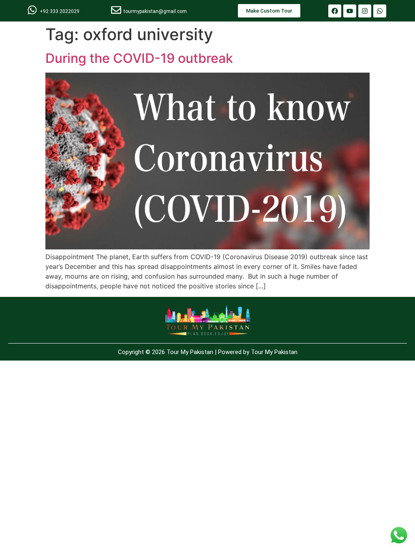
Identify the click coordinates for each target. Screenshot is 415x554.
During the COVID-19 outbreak (139, 58)
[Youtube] (349, 10)
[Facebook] (334, 10)
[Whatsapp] (379, 10)
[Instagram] (364, 10)
